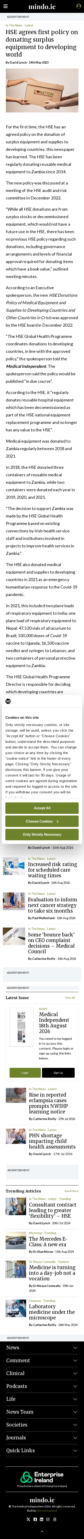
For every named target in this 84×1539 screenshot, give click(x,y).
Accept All (42, 808)
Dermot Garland (47, 1510)
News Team (20, 1412)
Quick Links (20, 1450)
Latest (29, 25)
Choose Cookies (39, 821)
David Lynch (18, 62)
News (12, 1348)
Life (10, 1399)
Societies (16, 1425)
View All (70, 997)
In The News (14, 25)
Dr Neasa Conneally (42, 1262)
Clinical (15, 1373)
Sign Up (58, 1072)
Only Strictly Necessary (42, 834)
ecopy (43, 1008)
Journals (16, 1438)
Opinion (63, 1262)
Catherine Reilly (43, 959)
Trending (65, 1199)
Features (35, 1301)
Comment (18, 1360)
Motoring (35, 1233)
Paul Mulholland (43, 918)
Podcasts (16, 1386)
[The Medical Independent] (78, 6)
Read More (71, 1191)
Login (25, 1072)
